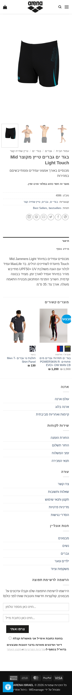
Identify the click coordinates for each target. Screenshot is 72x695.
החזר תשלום (60, 445)
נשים (65, 545)
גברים (48, 151)
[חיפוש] (59, 7)
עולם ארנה (62, 399)
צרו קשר (63, 484)
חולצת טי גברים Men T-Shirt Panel (21, 360)
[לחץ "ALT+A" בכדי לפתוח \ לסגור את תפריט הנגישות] (8, 687)
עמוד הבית (62, 151)
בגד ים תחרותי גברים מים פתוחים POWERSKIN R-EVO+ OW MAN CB (55, 362)
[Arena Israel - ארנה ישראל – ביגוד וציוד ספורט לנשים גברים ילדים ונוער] (35, 7)
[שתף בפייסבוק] (58, 217)
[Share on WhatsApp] (65, 217)
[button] (66, 7)
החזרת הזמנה (60, 437)
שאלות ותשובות (58, 491)
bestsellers (55, 208)
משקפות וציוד (60, 569)
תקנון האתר (14, 649)
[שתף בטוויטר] (51, 217)
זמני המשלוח (60, 453)
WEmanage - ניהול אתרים (28, 689)
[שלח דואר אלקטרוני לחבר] (43, 217)
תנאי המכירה (60, 461)
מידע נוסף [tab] (62, 248)
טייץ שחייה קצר (19, 151)
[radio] (68, 349)
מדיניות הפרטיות (34, 649)
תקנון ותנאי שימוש (57, 499)
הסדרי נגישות (60, 515)
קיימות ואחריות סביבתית (52, 414)
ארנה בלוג (62, 407)
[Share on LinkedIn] (29, 217)
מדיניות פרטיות (59, 507)
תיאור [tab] (65, 240)
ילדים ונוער (62, 561)
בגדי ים (36, 151)
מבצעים (63, 538)
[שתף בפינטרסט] (36, 217)
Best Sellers (40, 208)
